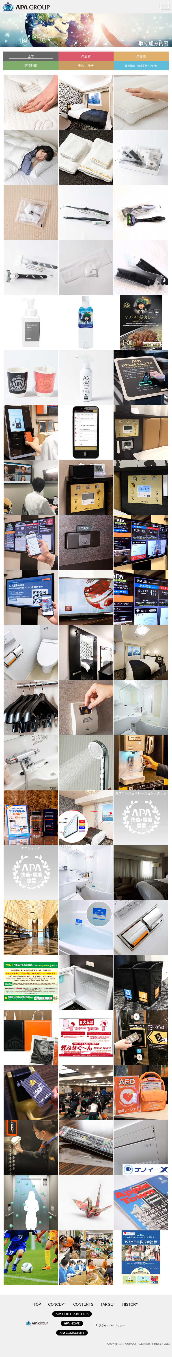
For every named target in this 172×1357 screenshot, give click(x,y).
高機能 (141, 56)
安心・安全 (86, 65)
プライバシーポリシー (112, 1325)
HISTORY (130, 1304)
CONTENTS (83, 1304)
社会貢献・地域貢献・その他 (141, 65)
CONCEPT (57, 1304)
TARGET (108, 1304)
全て (31, 56)
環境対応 (31, 65)
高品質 (86, 56)
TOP (37, 1304)
